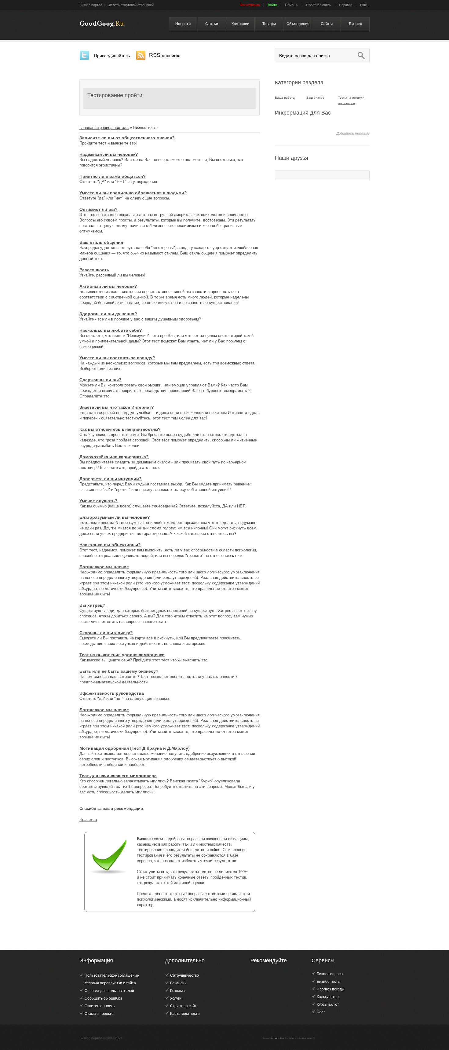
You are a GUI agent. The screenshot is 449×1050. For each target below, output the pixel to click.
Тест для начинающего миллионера (118, 775)
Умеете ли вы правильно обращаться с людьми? (133, 192)
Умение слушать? (98, 500)
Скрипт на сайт (183, 1006)
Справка (345, 5)
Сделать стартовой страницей (130, 5)
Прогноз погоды (331, 989)
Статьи (211, 24)
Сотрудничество (184, 975)
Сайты (327, 24)
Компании (240, 24)
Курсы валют (328, 1004)
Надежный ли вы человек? (108, 154)
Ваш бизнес (315, 97)
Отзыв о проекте (99, 1014)
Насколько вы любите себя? (110, 330)
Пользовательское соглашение (112, 975)
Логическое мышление (104, 566)
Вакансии (178, 983)
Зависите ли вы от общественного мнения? (127, 137)
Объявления (298, 24)
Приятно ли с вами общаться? (112, 176)
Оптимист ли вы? (98, 209)
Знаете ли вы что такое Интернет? (116, 407)
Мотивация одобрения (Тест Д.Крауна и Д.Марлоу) (134, 748)
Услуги (175, 998)
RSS (165, 55)
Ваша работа (285, 97)
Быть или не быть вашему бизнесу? (119, 671)
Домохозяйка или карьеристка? (114, 456)
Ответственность (100, 1006)
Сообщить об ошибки (103, 998)
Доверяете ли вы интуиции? (110, 478)
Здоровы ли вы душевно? (108, 313)
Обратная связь (318, 5)
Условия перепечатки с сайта (110, 983)
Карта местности (185, 1014)
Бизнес (355, 24)
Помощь (291, 5)
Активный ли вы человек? (108, 286)
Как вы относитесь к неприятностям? (120, 429)
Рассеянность (94, 269)
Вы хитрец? (92, 605)
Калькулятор (328, 997)
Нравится (88, 819)
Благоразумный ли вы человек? (114, 517)
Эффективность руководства (111, 693)
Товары (269, 24)
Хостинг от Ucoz (277, 1038)
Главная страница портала (104, 127)
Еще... (365, 5)
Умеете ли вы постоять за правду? (117, 357)
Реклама (177, 991)
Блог (321, 1012)
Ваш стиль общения (101, 242)
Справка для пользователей (109, 991)
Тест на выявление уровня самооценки (122, 654)
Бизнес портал (90, 5)
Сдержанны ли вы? (100, 379)
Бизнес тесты (101, 24)
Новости (183, 24)
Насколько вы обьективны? (110, 544)
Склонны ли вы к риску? (106, 632)
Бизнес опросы (330, 974)
